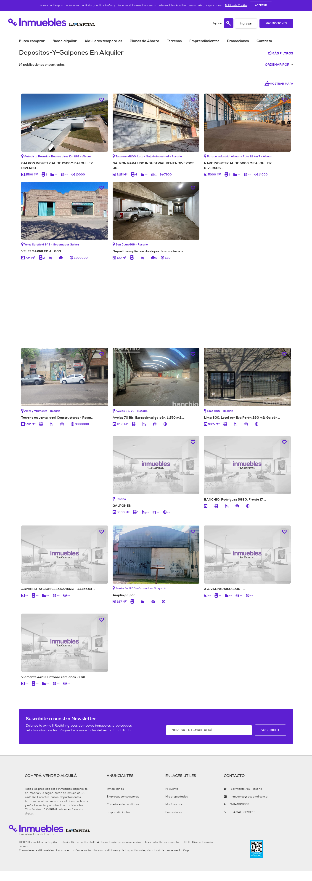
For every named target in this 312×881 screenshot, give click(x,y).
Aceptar (261, 5)
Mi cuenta (171, 789)
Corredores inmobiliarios (123, 804)
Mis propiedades (176, 796)
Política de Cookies (236, 5)
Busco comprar (32, 41)
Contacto (264, 41)
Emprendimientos (204, 41)
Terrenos (174, 41)
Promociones (276, 23)
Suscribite (270, 730)
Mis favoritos (173, 804)
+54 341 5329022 (242, 812)
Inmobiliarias (115, 789)
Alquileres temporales (103, 41)
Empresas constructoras (123, 796)
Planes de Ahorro (144, 41)
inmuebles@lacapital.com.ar (250, 796)
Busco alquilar (65, 41)
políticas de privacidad (145, 850)
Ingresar (246, 23)
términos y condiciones (103, 850)
